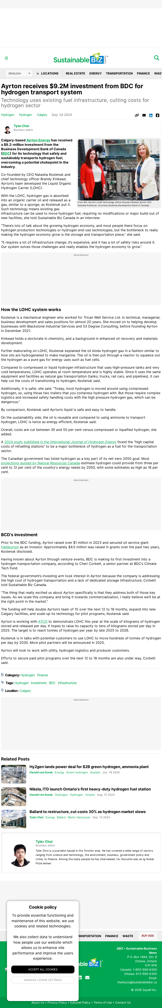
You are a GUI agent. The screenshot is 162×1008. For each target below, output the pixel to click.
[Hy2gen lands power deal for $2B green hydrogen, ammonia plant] (13, 774)
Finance (143, 73)
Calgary (42, 115)
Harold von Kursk (41, 772)
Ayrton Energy (38, 140)
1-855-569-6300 (145, 969)
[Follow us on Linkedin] (80, 977)
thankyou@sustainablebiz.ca (137, 982)
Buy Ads (148, 935)
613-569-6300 (146, 974)
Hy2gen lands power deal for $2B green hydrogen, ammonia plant (89, 766)
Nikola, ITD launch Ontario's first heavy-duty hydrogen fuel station (90, 789)
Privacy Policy (57, 1002)
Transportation (119, 73)
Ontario (90, 794)
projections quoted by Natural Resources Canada (40, 463)
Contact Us (123, 1002)
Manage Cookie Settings (43, 980)
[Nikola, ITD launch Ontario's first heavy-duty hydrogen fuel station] (13, 796)
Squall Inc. (150, 990)
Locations (49, 73)
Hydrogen (7, 115)
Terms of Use (103, 1002)
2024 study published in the (60, 442)
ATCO (42, 621)
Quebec (95, 772)
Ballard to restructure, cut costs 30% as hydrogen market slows (88, 811)
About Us (37, 1002)
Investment (38, 683)
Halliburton (10, 547)
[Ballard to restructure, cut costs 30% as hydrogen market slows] (13, 819)
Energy (95, 73)
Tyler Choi (21, 126)
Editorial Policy (80, 1002)
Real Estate (75, 73)
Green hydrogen (77, 772)
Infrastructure (67, 683)
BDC (6, 153)
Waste (128, 936)
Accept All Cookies (42, 969)
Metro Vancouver (79, 817)
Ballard (61, 817)
